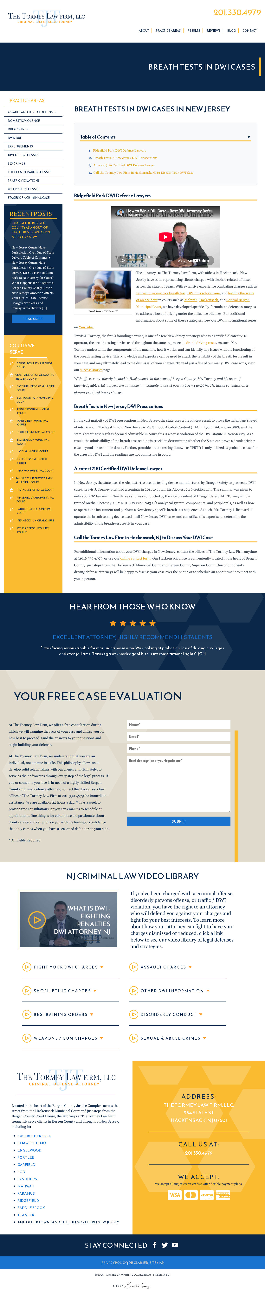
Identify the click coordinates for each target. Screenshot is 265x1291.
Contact (249, 30)
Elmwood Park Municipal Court (35, 400)
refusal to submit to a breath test (160, 293)
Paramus (26, 1193)
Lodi (21, 1172)
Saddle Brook (31, 1208)
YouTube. (86, 327)
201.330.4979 (237, 12)
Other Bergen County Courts (33, 530)
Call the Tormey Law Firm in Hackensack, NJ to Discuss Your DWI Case (144, 173)
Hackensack (208, 300)
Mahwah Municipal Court (35, 470)
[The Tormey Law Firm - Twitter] (165, 1245)
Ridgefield (28, 1200)
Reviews (213, 30)
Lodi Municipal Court (32, 451)
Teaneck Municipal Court (35, 520)
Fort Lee (25, 1157)
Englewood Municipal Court (33, 411)
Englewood (29, 1150)
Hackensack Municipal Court (33, 442)
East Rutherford (34, 1136)
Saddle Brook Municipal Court (34, 511)
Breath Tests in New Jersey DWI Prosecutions (125, 158)
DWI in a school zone (203, 293)
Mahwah (190, 300)
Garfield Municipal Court (36, 432)
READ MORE (33, 318)
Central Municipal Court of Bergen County (35, 377)
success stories (91, 370)
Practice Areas (168, 30)
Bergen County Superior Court (35, 365)
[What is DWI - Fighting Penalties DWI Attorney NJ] (68, 948)
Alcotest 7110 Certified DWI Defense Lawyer (124, 165)
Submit (179, 821)
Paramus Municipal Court (35, 490)
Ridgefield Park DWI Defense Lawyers (119, 151)
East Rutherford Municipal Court (36, 388)
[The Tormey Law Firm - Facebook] (154, 1245)
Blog (231, 30)
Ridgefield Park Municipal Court (35, 499)
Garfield (26, 1164)
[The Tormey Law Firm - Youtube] (175, 1245)
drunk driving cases (201, 343)
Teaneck (25, 1215)
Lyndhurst (28, 1179)
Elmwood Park (32, 1143)
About (144, 30)
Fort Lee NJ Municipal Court (32, 422)
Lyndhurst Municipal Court (32, 461)
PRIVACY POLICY (114, 1262)
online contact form (135, 558)
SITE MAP (157, 1262)
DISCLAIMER (138, 1262)
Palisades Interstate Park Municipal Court (34, 480)
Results (193, 30)
